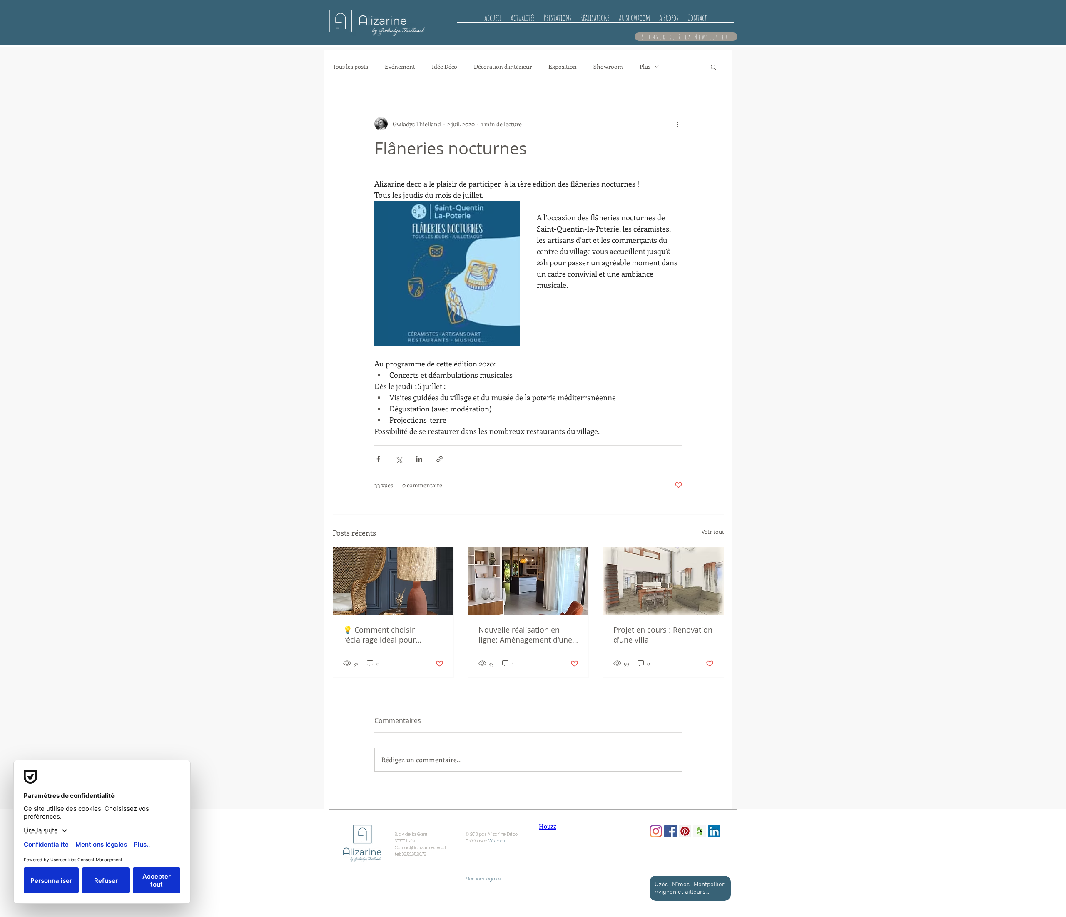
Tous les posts (350, 66)
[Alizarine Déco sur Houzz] (699, 831)
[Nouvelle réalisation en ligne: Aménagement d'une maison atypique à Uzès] (528, 581)
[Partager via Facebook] (378, 459)
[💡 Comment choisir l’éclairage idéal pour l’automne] (393, 581)
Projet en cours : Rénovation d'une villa (662, 635)
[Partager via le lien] (439, 459)
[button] (713, 66)
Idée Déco (444, 66)
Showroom (608, 66)
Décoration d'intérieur (503, 66)
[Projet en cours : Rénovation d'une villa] (663, 581)
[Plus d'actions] (677, 124)
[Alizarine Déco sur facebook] (670, 831)
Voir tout (712, 532)
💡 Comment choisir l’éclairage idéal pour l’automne (379, 635)
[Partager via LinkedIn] (419, 459)
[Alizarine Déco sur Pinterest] (685, 831)
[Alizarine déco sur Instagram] (656, 831)
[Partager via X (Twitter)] (399, 459)
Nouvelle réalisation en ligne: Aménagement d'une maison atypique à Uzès (525, 635)
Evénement (400, 66)
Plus (645, 66)
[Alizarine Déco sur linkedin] (714, 831)
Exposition (562, 66)
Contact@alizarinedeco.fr (421, 848)
